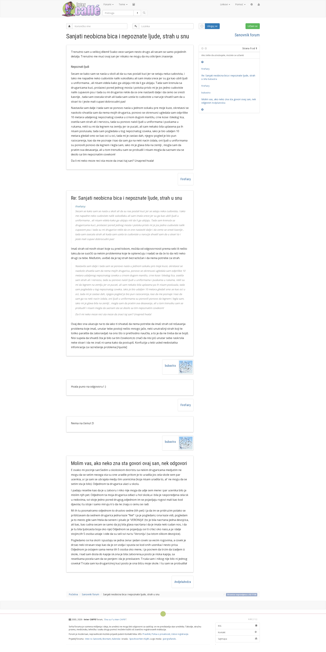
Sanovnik (97, 638)
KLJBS (146, 638)
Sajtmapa (222, 638)
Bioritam (107, 638)
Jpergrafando (169, 638)
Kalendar (116, 638)
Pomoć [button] (239, 4)
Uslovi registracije (179, 634)
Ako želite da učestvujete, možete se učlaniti (222, 55)
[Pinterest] (251, 4)
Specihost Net (136, 638)
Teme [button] (122, 4)
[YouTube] (258, 4)
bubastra (170, 365)
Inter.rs (88, 638)
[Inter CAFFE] (81, 9)
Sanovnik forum (247, 35)
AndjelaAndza (182, 582)
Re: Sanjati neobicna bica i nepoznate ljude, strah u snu (228, 77)
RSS (219, 625)
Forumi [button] (107, 4)
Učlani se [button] (253, 26)
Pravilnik (147, 634)
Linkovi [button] (224, 4)
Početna (73, 594)
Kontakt (221, 632)
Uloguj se (212, 26)
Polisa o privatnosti (161, 634)
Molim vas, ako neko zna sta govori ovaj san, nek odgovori (228, 101)
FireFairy (185, 179)
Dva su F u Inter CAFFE (114, 619)
